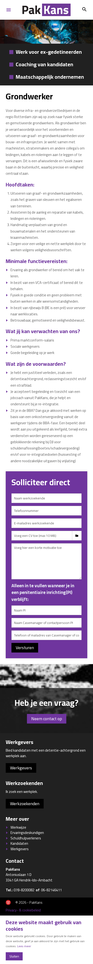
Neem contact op (46, 719)
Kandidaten (19, 843)
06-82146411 (51, 889)
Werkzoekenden (24, 804)
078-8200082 (24, 889)
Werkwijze (18, 827)
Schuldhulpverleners (25, 838)
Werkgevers (21, 768)
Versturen (25, 648)
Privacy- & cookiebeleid (23, 910)
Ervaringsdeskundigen (27, 832)
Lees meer (24, 946)
